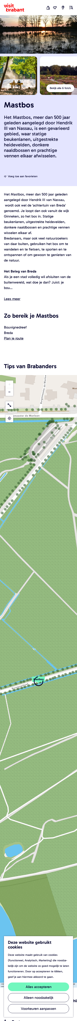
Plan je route (13, 338)
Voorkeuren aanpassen (38, 1008)
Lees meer (12, 299)
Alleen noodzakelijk (38, 997)
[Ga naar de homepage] (16, 8)
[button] (38, 681)
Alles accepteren (39, 987)
